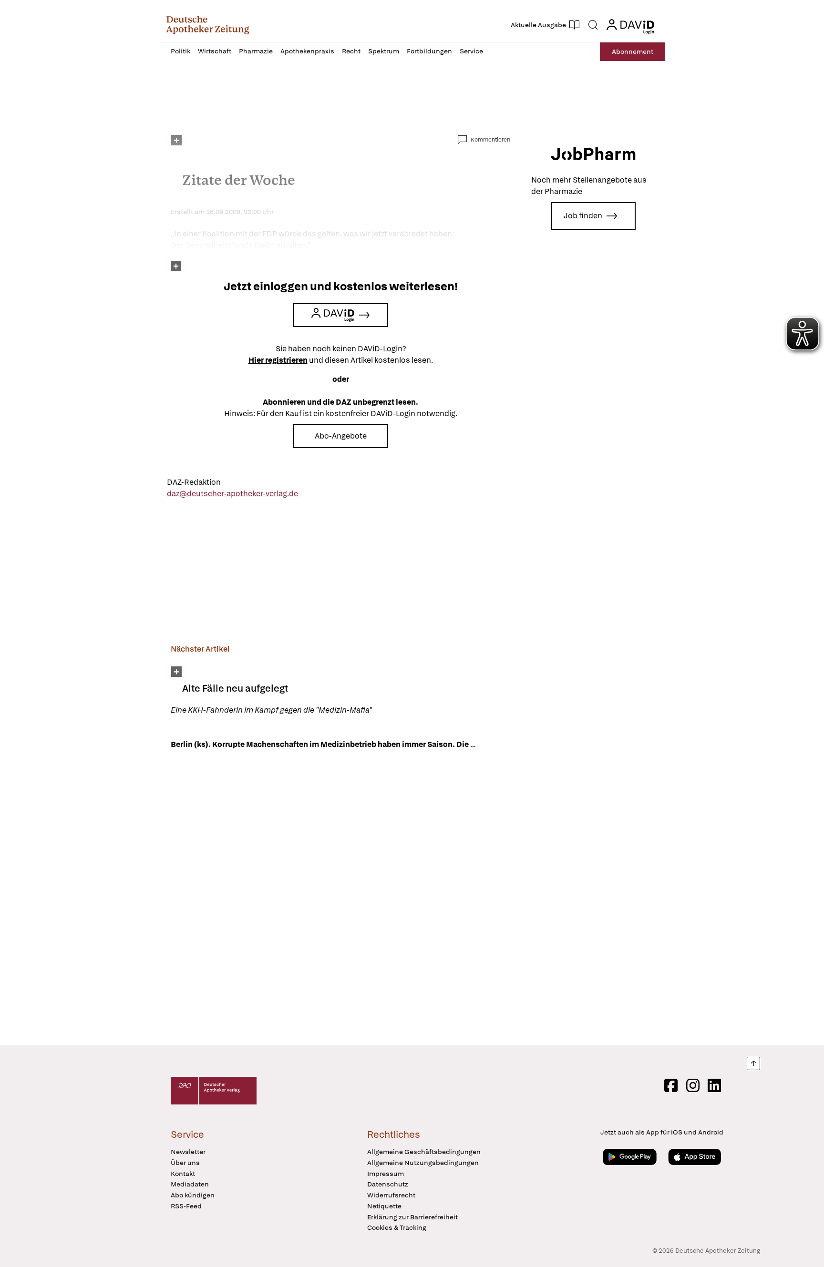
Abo (632, 51)
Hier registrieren (278, 360)
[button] (207, 24)
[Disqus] (340, 899)
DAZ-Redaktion (194, 482)
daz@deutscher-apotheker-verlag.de (232, 494)
